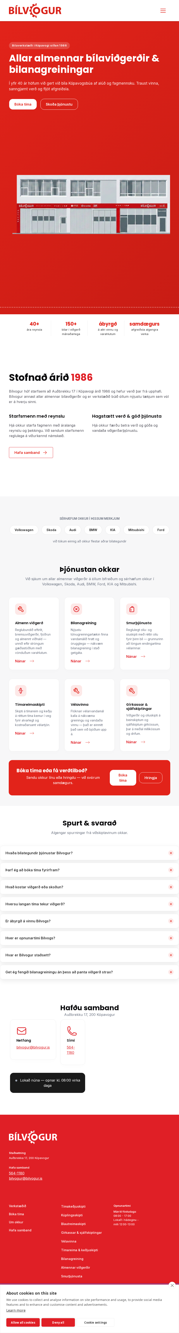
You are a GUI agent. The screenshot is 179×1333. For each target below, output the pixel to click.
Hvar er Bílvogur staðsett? (88, 955)
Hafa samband (20, 1230)
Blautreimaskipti (73, 1224)
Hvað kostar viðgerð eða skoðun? (88, 887)
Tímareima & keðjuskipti (79, 1250)
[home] (41, 10)
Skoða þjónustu (59, 104)
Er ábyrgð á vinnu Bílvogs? (88, 921)
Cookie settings (95, 1322)
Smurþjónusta (71, 1276)
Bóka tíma (22, 104)
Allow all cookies (23, 1322)
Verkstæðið (17, 1206)
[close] (172, 1285)
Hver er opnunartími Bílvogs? (88, 938)
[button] (162, 10)
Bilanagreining (72, 1259)
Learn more (16, 1310)
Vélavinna (68, 1241)
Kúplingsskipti (72, 1215)
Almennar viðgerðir (75, 1267)
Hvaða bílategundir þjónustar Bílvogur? (88, 853)
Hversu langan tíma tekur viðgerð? (88, 904)
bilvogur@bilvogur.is (33, 1047)
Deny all (58, 1322)
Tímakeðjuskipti (73, 1206)
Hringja (151, 778)
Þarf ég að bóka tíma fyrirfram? (88, 870)
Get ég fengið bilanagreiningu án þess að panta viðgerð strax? (88, 972)
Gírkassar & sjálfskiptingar (81, 1232)
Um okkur (16, 1222)
